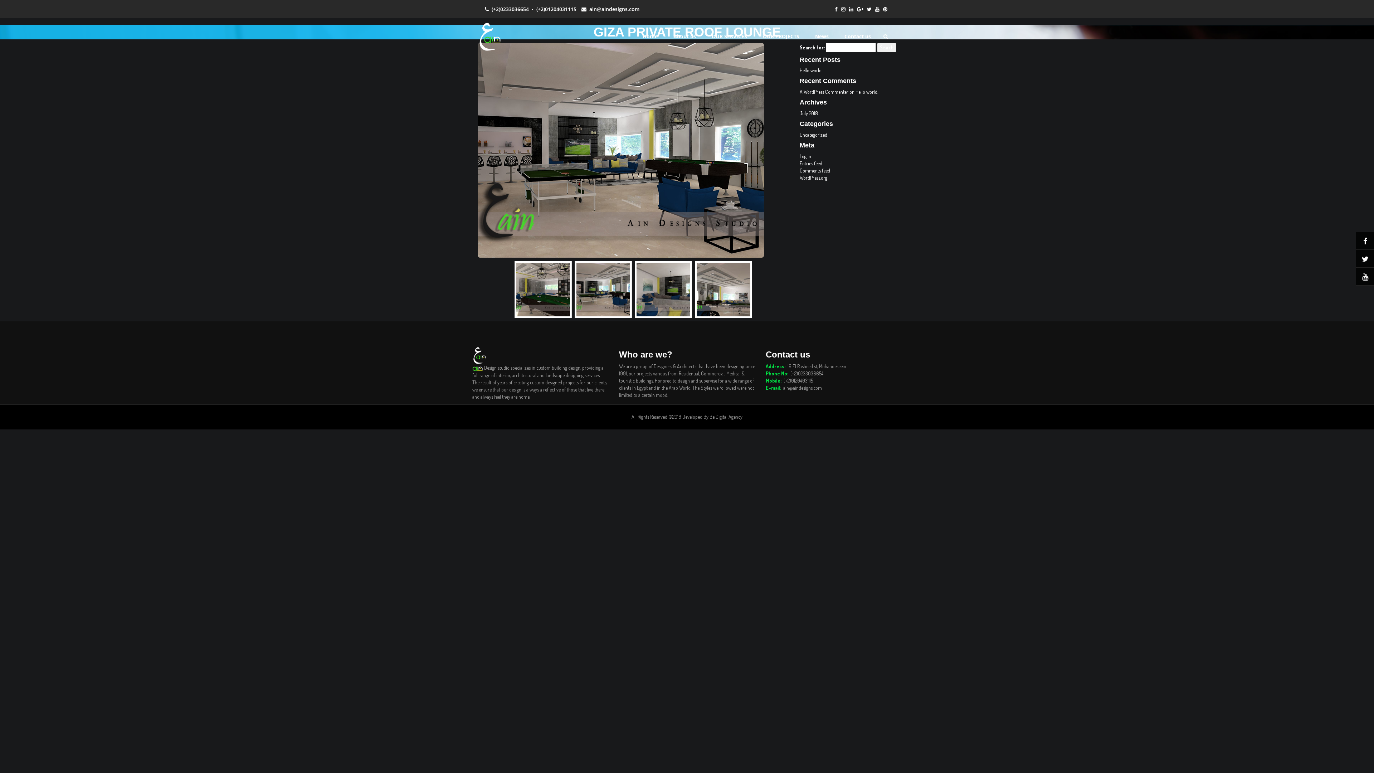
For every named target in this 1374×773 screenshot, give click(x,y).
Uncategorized (813, 135)
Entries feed (811, 163)
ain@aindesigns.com (612, 9)
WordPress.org (813, 178)
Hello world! (811, 70)
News (822, 36)
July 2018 (809, 113)
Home (650, 36)
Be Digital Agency (726, 417)
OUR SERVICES (729, 36)
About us (684, 36)
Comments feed (815, 170)
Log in (805, 156)
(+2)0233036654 (509, 9)
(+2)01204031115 (556, 9)
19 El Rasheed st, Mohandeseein (817, 366)
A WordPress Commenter (824, 92)
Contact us (857, 36)
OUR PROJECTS (781, 36)
